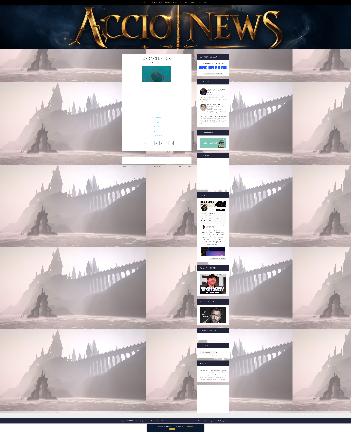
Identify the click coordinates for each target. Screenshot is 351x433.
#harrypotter (212, 241)
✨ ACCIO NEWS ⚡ (208, 213)
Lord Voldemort (157, 58)
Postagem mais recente (129, 166)
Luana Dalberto (151, 63)
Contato (206, 2)
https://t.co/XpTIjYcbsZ (213, 244)
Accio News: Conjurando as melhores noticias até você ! (149, 421)
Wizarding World (171, 2)
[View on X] (224, 226)
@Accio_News (208, 215)
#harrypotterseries (210, 243)
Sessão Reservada (155, 2)
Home (144, 2)
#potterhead (219, 241)
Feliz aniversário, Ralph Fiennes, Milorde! (213, 116)
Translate (214, 355)
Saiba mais (190, 426)
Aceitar (172, 429)
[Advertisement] (156, 182)
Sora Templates (210, 421)
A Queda (156, 122)
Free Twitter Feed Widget (218, 258)
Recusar (179, 429)
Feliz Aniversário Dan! (213, 104)
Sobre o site (195, 2)
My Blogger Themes (224, 421)
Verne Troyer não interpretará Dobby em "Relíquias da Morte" (216, 90)
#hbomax (218, 243)
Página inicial (157, 166)
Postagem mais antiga (184, 166)
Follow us (184, 2)
